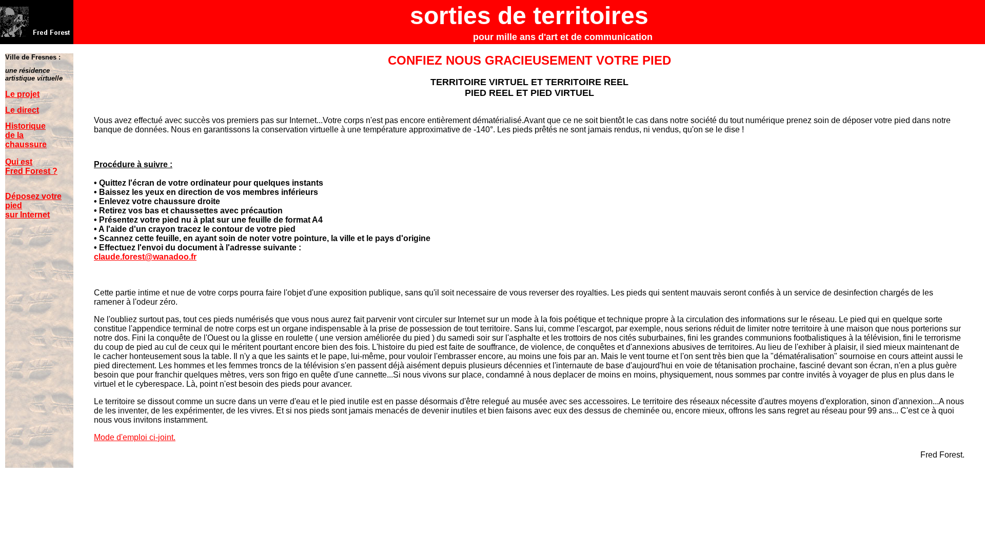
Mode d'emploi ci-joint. (134, 437)
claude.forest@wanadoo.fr (145, 256)
